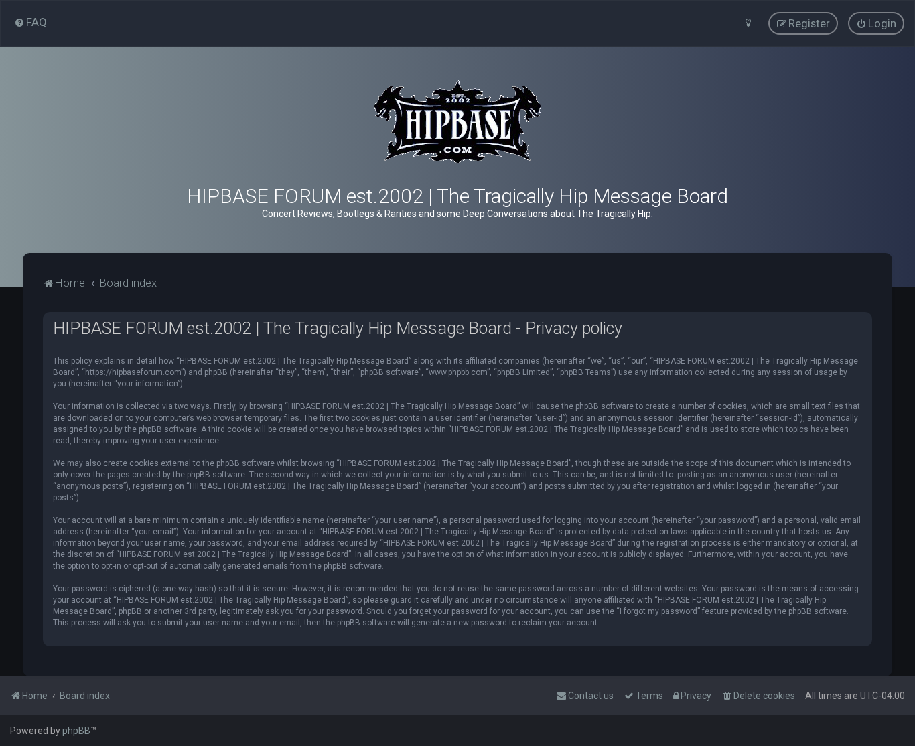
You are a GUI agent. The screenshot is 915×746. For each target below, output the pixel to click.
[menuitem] (30, 22)
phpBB (76, 730)
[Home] (457, 122)
